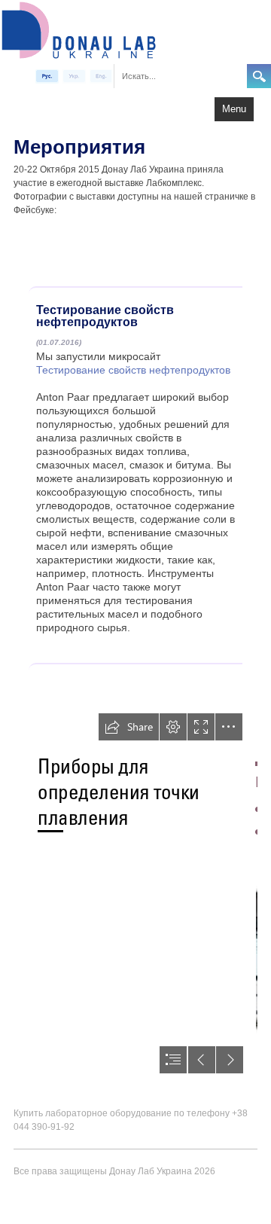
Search (259, 76)
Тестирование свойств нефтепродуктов (133, 370)
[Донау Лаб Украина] (78, 29)
